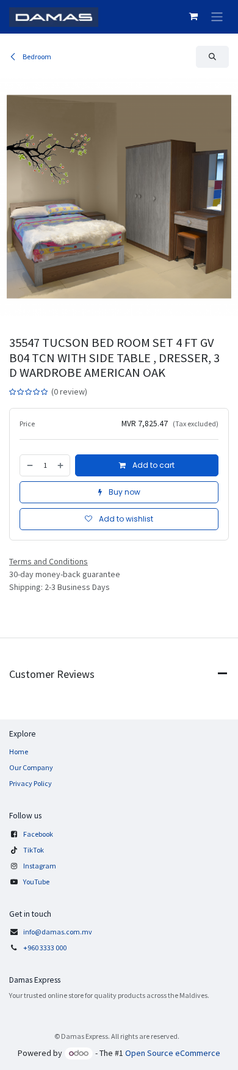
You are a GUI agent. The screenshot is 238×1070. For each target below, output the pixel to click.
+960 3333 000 (45, 947)
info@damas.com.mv (57, 931)
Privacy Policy (30, 783)
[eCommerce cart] (193, 16)
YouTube (36, 881)
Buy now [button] (123, 492)
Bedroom (36, 56)
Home (18, 751)
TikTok (33, 849)
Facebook (38, 834)
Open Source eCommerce (172, 1052)
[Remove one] (29, 465)
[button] (212, 57)
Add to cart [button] (153, 465)
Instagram (39, 865)
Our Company (31, 767)
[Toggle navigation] (217, 17)
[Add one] (61, 465)
